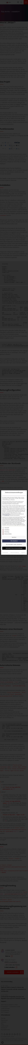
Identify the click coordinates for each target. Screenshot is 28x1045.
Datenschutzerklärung (6, 513)
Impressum (23, 552)
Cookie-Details (5, 552)
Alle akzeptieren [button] (14, 541)
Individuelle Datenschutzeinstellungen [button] (14, 548)
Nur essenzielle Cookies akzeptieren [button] (14, 544)
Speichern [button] (14, 537)
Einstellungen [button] (6, 515)
